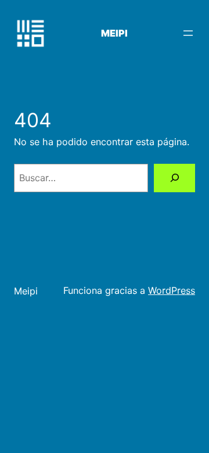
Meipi (114, 33)
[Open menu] (188, 33)
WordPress (171, 290)
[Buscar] (174, 178)
